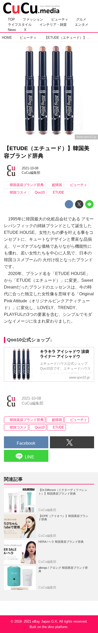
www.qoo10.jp (86, 137)
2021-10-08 (30, 168)
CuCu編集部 (31, 173)
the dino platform (54, 627)
